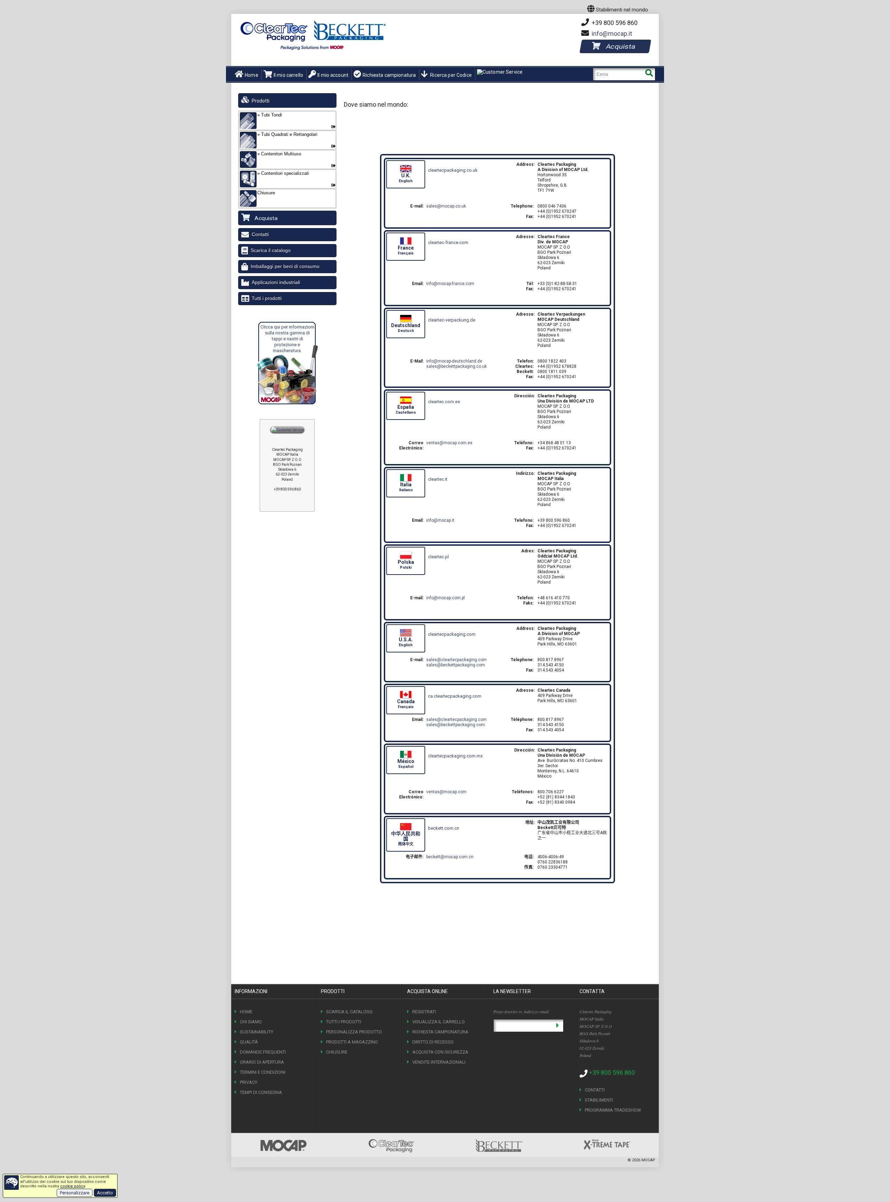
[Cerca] (649, 74)
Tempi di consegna (261, 1092)
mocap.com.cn (450, 856)
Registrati (424, 1011)
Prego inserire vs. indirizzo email (521, 1011)
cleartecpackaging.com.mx (455, 755)
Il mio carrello (288, 75)
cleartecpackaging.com (452, 634)
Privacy (248, 1082)
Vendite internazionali (439, 1062)
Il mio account (332, 75)
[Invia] (557, 1026)
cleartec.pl (438, 556)
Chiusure (336, 1052)
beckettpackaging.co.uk (456, 366)
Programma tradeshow (613, 1110)
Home (251, 75)
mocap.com (446, 791)
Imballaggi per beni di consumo (285, 266)
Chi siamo (251, 1021)
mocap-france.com (450, 283)
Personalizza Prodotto (354, 1031)
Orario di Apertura (262, 1062)
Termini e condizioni (262, 1072)
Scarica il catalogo (271, 250)
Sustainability (256, 1031)
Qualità (249, 1042)
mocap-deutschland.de (454, 361)
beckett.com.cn (443, 828)
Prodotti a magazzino (352, 1042)
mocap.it (612, 33)
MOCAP (648, 1160)
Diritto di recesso (433, 1042)
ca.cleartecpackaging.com (455, 696)
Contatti (260, 234)
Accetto (105, 1192)
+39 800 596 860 (614, 22)
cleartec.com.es (444, 401)
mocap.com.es (449, 442)
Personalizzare (74, 1192)
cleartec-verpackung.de (451, 320)
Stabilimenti (599, 1100)
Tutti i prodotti (267, 298)
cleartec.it (437, 479)
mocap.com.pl (445, 597)
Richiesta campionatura (389, 75)
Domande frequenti (263, 1052)
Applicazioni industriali (276, 282)
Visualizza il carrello (438, 1021)
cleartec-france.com (448, 242)
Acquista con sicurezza (440, 1052)
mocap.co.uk (446, 206)
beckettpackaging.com (455, 665)
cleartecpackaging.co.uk (453, 170)
